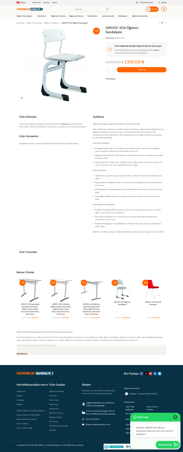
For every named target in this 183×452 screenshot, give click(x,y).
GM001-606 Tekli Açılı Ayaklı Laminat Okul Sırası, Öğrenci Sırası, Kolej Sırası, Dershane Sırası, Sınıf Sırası (60, 309)
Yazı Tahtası (53, 421)
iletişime (65, 124)
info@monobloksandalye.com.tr (97, 424)
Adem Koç (71, 445)
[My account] (164, 9)
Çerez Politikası (22, 423)
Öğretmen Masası (56, 413)
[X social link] (146, 373)
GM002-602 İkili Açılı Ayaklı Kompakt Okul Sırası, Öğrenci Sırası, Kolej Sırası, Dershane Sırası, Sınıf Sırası (91, 309)
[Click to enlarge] (21, 98)
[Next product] (165, 22)
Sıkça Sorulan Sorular (25, 428)
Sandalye (52, 430)
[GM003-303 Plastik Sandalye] (153, 289)
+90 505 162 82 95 (92, 419)
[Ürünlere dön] (162, 22)
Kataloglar (20, 400)
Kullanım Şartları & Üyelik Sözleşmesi (31, 410)
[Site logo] (30, 9)
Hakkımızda (21, 391)
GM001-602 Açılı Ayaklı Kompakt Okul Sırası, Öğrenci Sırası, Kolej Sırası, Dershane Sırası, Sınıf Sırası (30, 309)
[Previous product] (158, 22)
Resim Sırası (54, 400)
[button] (175, 417)
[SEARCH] (107, 9)
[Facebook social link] (141, 373)
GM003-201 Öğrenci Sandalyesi (122, 303)
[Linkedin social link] (155, 373)
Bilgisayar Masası (55, 417)
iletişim (156, 50)
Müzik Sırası (53, 404)
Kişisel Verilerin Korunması (27, 419)
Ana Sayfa (20, 23)
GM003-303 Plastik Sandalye (153, 303)
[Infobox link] (144, 3)
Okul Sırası (53, 395)
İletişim (19, 395)
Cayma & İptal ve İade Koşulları (28, 415)
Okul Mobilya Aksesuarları (58, 426)
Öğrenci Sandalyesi (51, 23)
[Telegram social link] (159, 373)
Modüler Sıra (54, 408)
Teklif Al (141, 70)
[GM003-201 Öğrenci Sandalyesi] (122, 289)
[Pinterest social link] (150, 373)
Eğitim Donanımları (34, 23)
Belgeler (20, 404)
